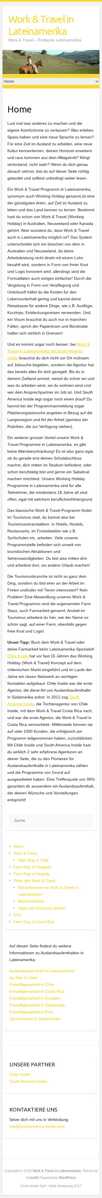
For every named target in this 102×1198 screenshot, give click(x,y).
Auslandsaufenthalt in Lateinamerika (42, 971)
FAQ (17, 915)
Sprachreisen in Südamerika (34, 1018)
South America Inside (28, 1081)
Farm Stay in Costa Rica (34, 922)
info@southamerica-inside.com (37, 1126)
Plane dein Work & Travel (35, 881)
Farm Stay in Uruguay (32, 874)
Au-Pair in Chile (23, 977)
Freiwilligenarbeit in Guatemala (37, 1005)
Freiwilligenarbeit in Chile (31, 984)
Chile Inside (17, 656)
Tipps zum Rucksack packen (42, 908)
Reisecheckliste (31, 901)
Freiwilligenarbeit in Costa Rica (37, 991)
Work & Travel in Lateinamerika (41, 25)
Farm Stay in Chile (33, 860)
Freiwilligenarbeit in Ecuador (34, 998)
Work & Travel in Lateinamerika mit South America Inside (48, 351)
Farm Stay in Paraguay (33, 867)
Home (18, 846)
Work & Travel (25, 853)
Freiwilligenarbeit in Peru (31, 1012)
